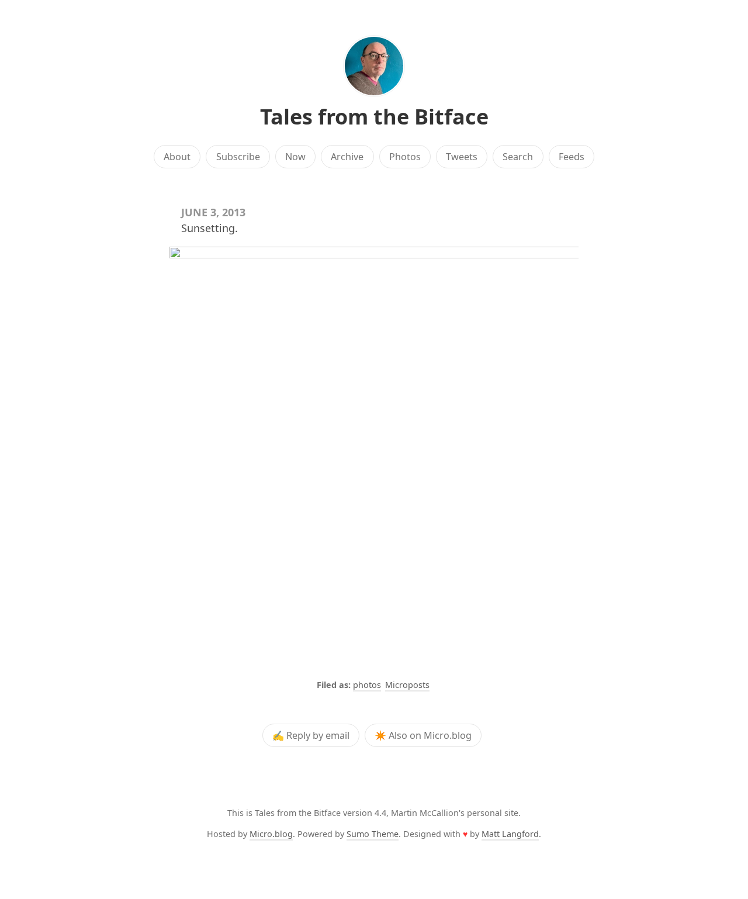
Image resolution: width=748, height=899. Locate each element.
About (177, 156)
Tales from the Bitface (374, 116)
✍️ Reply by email (310, 735)
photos (367, 684)
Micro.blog (271, 833)
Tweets (461, 156)
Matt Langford (510, 833)
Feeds (571, 156)
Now (295, 156)
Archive (347, 156)
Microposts (407, 684)
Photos (405, 156)
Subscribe (238, 156)
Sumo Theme (373, 833)
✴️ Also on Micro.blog (423, 735)
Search (518, 156)
